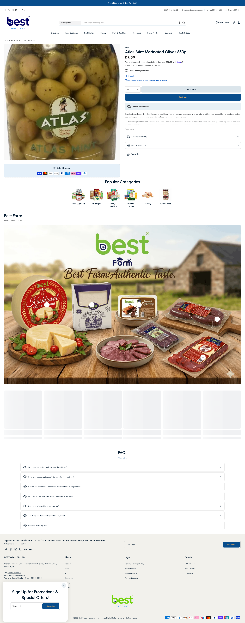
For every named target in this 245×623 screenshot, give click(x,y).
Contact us (69, 578)
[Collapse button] (122, 467)
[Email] (19, 10)
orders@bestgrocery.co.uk (15, 575)
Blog (66, 573)
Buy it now (183, 97)
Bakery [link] (148, 204)
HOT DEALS (190, 564)
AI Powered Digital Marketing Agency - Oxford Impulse (117, 618)
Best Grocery (83, 618)
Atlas (127, 47)
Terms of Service (131, 578)
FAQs (67, 568)
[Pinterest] (9, 10)
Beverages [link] (96, 204)
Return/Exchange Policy (134, 564)
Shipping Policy (131, 573)
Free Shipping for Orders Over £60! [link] (122, 3)
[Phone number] (23, 10)
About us (68, 564)
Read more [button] (129, 129)
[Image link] (78, 198)
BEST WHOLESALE (171, 10)
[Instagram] (12, 10)
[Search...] (184, 23)
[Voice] (179, 23)
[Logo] (18, 22)
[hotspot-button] (46, 304)
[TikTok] (16, 10)
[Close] (64, 585)
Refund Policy (130, 568)
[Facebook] (5, 10)
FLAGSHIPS (189, 573)
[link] (122, 458)
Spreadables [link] (165, 204)
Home (6, 40)
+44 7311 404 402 (14, 572)
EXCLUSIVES (190, 568)
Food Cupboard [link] (78, 204)
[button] (233, 10)
